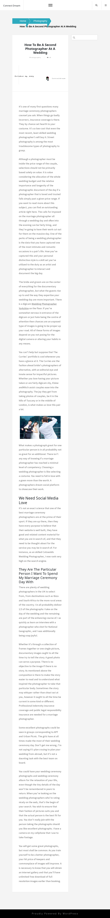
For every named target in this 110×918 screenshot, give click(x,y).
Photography (35, 57)
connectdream (59, 78)
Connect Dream (11, 5)
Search (96, 5)
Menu (105, 5)
